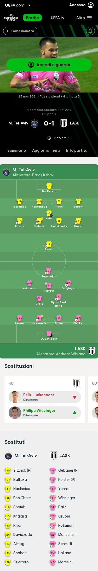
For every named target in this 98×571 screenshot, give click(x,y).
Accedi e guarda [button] (53, 64)
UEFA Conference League (11, 17)
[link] (32, 17)
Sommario (16, 151)
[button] (83, 17)
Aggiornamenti (46, 151)
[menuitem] (33, 17)
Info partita (77, 151)
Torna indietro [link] (22, 30)
